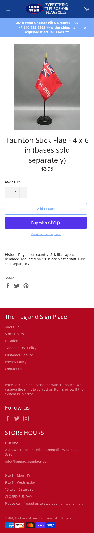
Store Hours (14, 334)
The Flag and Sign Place (29, 518)
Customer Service (19, 355)
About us (12, 327)
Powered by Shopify (58, 518)
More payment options (46, 234)
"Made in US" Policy (20, 347)
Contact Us (13, 369)
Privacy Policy (15, 362)
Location (11, 340)
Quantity (12, 182)
